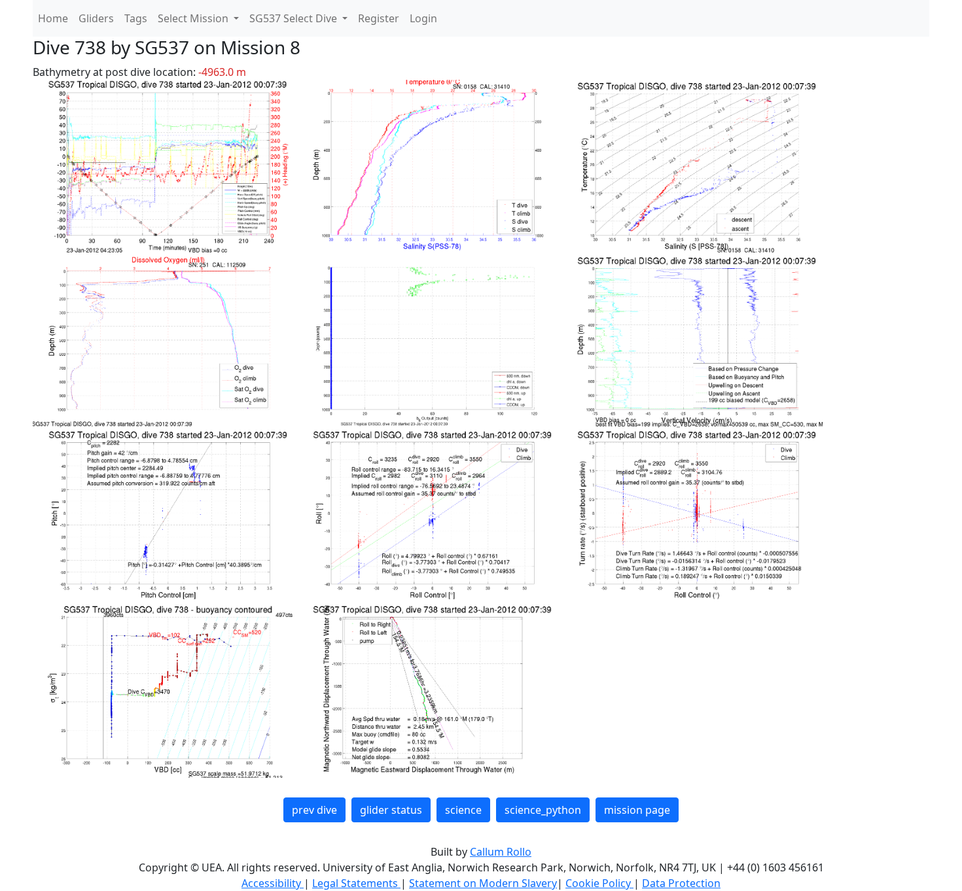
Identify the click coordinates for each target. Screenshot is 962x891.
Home (53, 18)
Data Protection (681, 883)
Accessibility (272, 883)
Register (378, 18)
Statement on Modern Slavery (483, 883)
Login (423, 18)
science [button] (463, 810)
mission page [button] (637, 810)
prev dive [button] (314, 810)
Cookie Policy (599, 883)
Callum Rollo (500, 852)
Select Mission (194, 18)
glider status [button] (391, 810)
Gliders (96, 18)
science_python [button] (543, 810)
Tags (135, 18)
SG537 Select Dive (294, 18)
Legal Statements (356, 883)
